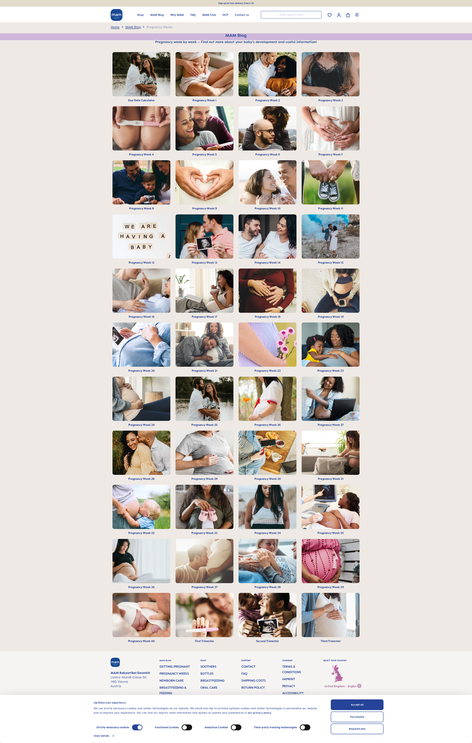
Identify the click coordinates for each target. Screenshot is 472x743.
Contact (248, 666)
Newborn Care (171, 680)
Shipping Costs (253, 680)
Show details (101, 735)
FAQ (244, 673)
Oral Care (208, 687)
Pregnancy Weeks (174, 673)
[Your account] (339, 14)
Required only (357, 728)
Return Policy (253, 687)
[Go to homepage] (116, 15)
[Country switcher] (357, 14)
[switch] (187, 727)
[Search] (317, 14)
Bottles (207, 673)
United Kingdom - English (340, 686)
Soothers (208, 666)
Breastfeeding (212, 680)
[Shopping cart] (348, 14)
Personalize (357, 716)
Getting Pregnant (174, 666)
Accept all (357, 704)
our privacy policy (259, 712)
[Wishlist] (330, 14)
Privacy (288, 686)
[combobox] (291, 14)
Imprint (288, 679)
